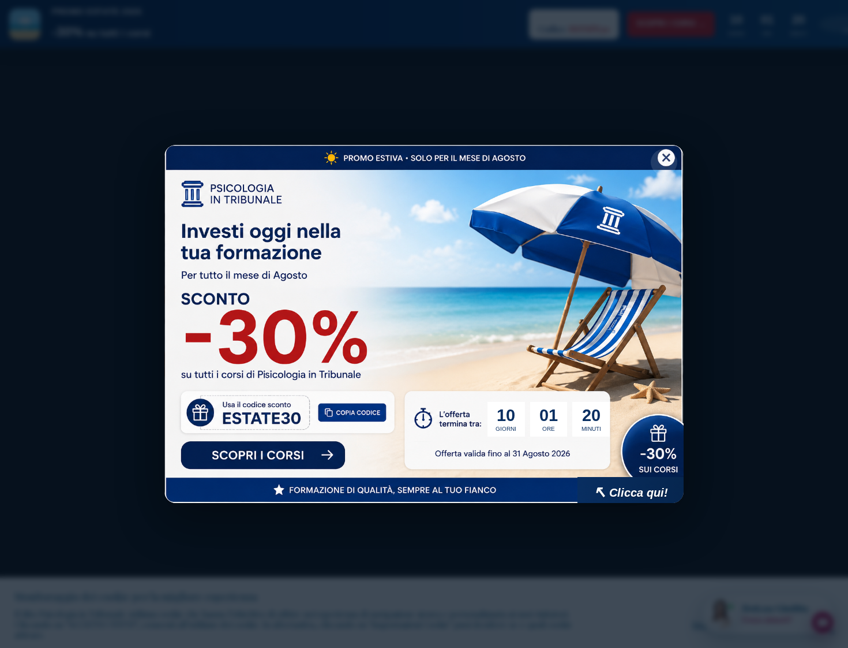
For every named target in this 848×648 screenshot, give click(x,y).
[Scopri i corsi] (263, 456)
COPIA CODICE (358, 416)
